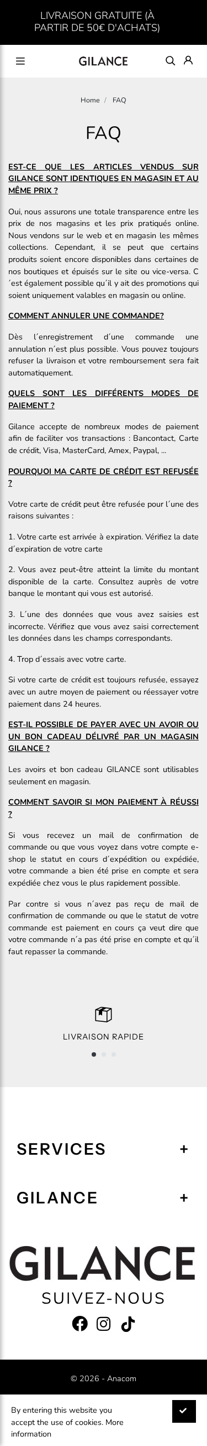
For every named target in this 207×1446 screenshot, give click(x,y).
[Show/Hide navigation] (20, 61)
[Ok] (184, 1411)
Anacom (121, 1378)
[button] (94, 1054)
